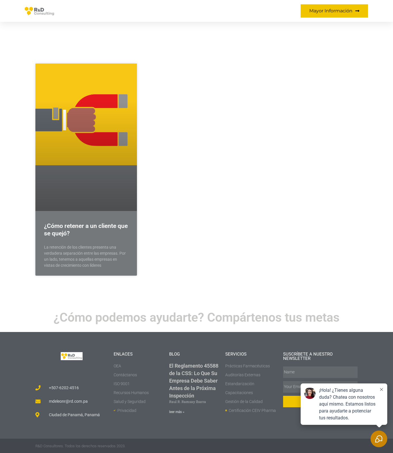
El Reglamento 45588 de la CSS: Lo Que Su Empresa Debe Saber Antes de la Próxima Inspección (193, 381)
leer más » (176, 412)
